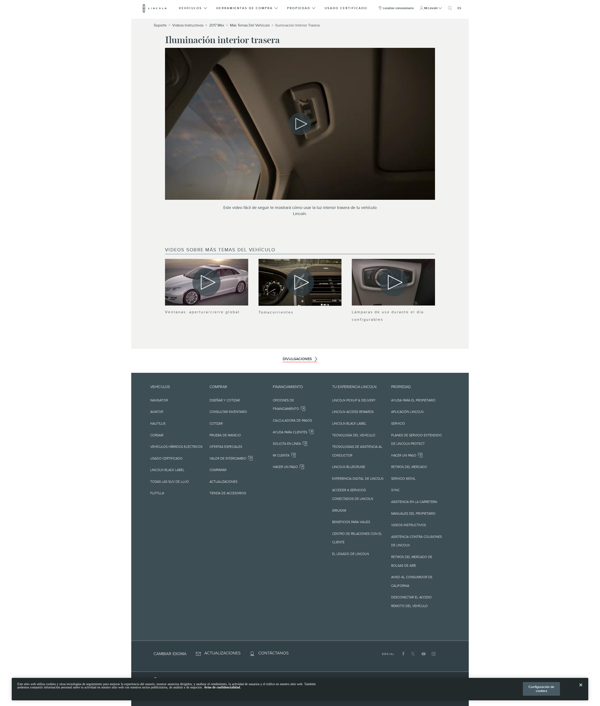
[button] (193, 8)
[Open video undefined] (206, 282)
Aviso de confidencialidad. (222, 687)
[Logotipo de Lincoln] (154, 8)
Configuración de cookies (541, 689)
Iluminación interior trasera (297, 25)
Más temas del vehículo (250, 25)
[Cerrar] (581, 688)
